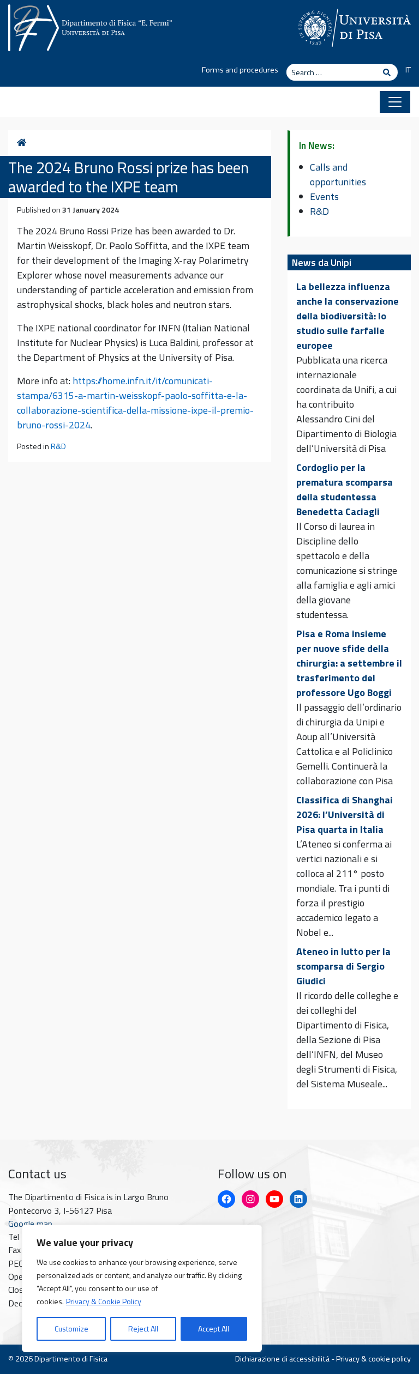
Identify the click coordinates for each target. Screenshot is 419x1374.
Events (324, 196)
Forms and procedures (240, 70)
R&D (58, 446)
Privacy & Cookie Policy (103, 1301)
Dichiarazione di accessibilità (282, 1359)
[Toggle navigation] (395, 102)
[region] (142, 1288)
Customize (71, 1328)
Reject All (143, 1328)
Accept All (213, 1328)
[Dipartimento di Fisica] (90, 26)
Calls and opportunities (338, 174)
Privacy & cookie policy (373, 1359)
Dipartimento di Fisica (70, 1359)
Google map (30, 1223)
